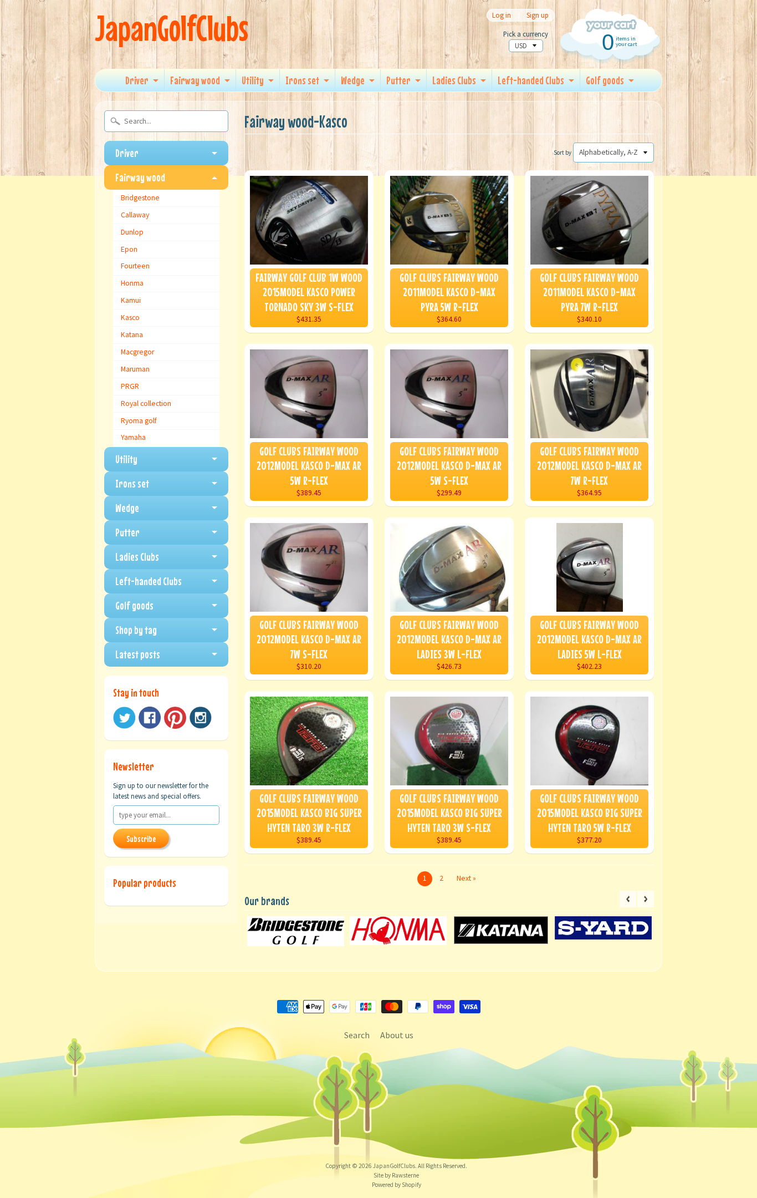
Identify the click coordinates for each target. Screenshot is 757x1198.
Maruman (135, 369)
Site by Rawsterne (396, 1175)
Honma (132, 283)
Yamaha (133, 437)
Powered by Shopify (396, 1185)
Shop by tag (136, 629)
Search (357, 1034)
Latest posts (137, 654)
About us (396, 1034)
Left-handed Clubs (531, 80)
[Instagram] (201, 718)
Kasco (130, 317)
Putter (398, 80)
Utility (253, 80)
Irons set (302, 80)
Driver (137, 80)
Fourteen (135, 266)
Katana (132, 334)
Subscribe (141, 839)
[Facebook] (150, 718)
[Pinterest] (175, 718)
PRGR (130, 386)
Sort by (562, 152)
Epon (129, 249)
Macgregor (137, 352)
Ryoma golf (139, 420)
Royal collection (146, 403)
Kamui (131, 300)
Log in (501, 15)
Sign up (537, 15)
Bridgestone (140, 197)
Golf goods (605, 80)
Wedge (353, 80)
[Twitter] (124, 718)
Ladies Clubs (454, 80)
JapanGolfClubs (171, 28)
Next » (466, 878)
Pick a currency (525, 34)
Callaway (135, 215)
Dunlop (132, 232)
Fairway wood (195, 80)
